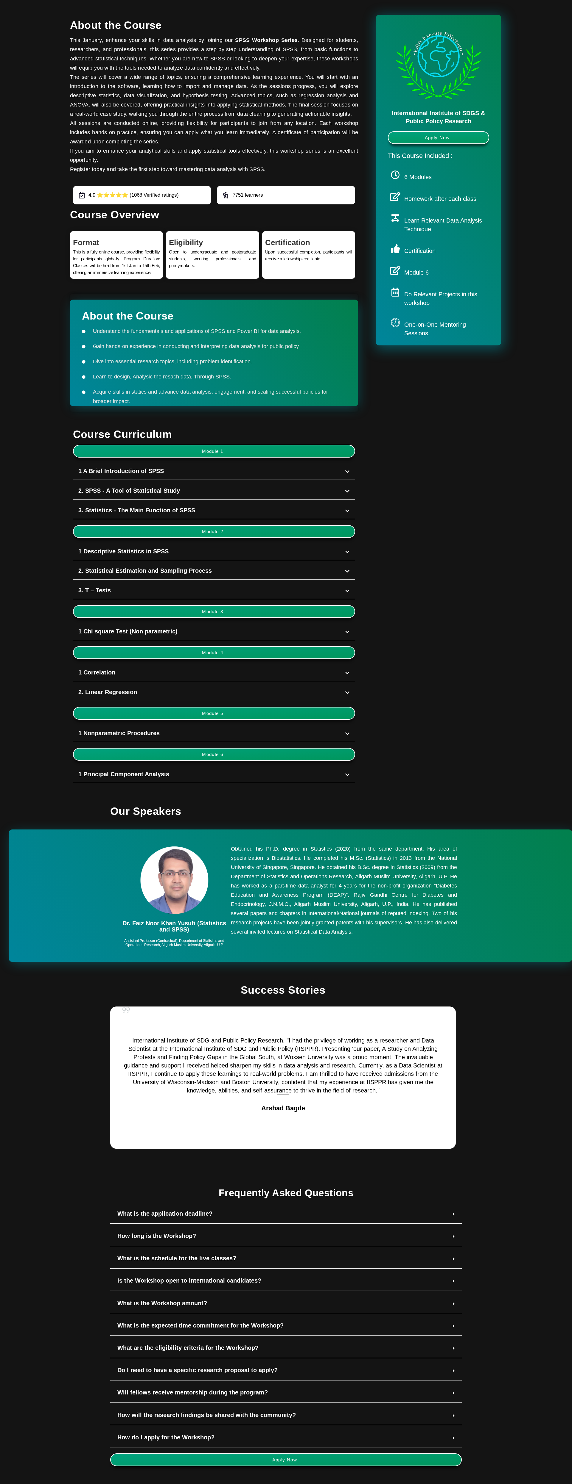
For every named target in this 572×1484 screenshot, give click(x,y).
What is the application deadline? (164, 1213)
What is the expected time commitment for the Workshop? (200, 1325)
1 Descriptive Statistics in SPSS (123, 551)
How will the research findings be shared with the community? (206, 1415)
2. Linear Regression (107, 692)
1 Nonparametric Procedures (119, 733)
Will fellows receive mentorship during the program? (192, 1392)
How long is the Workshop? (156, 1236)
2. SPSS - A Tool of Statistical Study (129, 490)
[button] (214, 451)
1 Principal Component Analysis (123, 774)
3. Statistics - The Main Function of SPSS (136, 510)
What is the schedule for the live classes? (176, 1258)
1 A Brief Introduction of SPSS (121, 471)
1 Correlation (96, 672)
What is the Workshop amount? (162, 1303)
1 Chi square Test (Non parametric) (128, 631)
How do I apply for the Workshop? (165, 1437)
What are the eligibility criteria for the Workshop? (188, 1347)
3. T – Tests (94, 590)
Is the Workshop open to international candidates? (189, 1280)
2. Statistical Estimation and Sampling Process (145, 570)
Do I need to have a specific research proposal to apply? (197, 1370)
